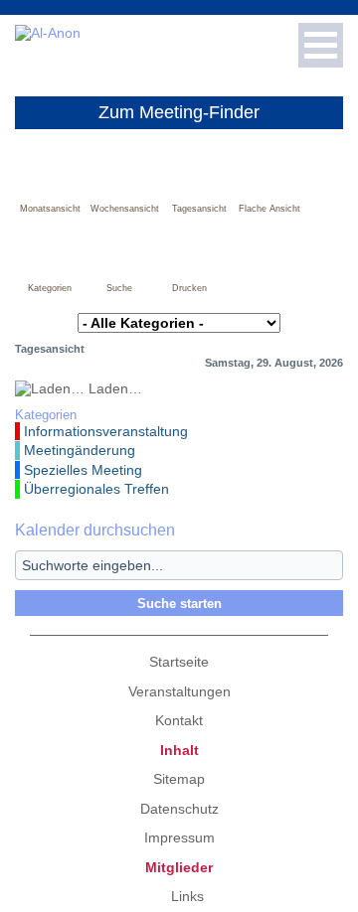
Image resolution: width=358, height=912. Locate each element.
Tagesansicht (199, 209)
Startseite (179, 662)
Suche (119, 288)
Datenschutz (179, 809)
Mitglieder (179, 867)
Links (187, 896)
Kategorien (50, 288)
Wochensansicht (124, 209)
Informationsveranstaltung (106, 431)
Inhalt (179, 750)
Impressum (179, 837)
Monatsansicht (50, 209)
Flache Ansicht (269, 209)
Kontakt (179, 720)
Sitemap (179, 779)
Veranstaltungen (179, 691)
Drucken (189, 288)
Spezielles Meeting (83, 470)
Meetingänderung (79, 450)
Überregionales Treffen (96, 489)
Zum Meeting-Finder (179, 112)
